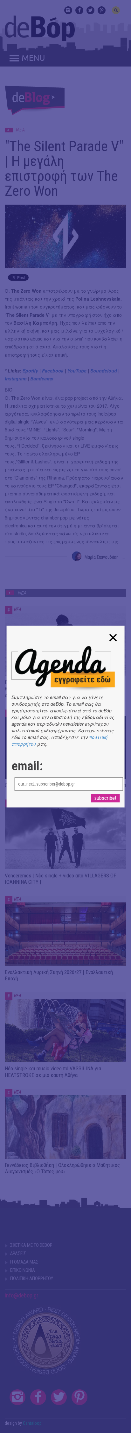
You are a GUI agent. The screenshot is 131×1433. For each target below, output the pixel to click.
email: (27, 766)
